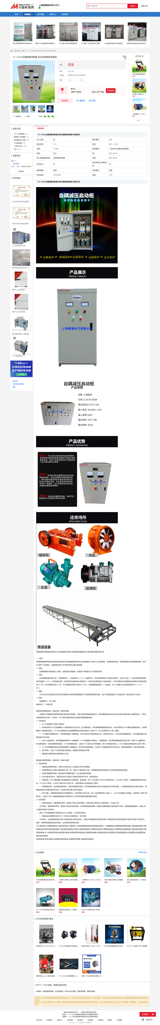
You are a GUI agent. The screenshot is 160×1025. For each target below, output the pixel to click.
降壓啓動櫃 (81, 991)
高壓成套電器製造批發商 (89, 1012)
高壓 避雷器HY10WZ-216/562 (91, 946)
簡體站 (110, 1020)
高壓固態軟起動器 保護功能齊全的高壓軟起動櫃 (142, 43)
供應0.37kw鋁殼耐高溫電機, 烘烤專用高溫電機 (96, 976)
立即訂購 (91, 100)
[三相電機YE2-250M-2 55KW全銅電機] (139, 105)
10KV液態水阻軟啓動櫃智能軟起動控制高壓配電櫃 (74, 43)
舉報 (28, 116)
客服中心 (60, 1020)
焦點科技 (83, 1023)
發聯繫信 (64, 100)
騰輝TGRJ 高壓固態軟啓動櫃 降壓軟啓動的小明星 (50, 43)
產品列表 (17, 51)
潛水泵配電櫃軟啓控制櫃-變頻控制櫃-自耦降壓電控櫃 (29, 43)
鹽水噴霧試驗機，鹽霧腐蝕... (21, 334)
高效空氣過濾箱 (70, 991)
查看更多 (21, 171)
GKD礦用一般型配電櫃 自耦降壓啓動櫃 (93, 43)
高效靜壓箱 (59, 991)
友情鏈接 (119, 1020)
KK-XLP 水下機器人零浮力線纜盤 (137, 946)
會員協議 (90, 1020)
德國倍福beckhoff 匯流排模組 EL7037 (48, 976)
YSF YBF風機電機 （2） (21, 134)
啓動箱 (38, 991)
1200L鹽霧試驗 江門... (19, 356)
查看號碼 (110, 90)
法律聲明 (100, 1020)
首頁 (11, 51)
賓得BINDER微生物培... (19, 312)
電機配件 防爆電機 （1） (22, 137)
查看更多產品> (143, 852)
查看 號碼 (16, 164)
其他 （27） (18, 149)
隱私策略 (80, 1020)
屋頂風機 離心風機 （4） (22, 140)
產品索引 (15, 381)
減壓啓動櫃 (91, 991)
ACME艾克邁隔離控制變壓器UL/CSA (70, 946)
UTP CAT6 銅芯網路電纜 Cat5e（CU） (71, 976)
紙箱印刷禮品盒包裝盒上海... (21, 268)
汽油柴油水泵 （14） (20, 146)
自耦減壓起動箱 (48, 991)
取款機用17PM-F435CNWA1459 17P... (48, 946)
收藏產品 (18, 116)
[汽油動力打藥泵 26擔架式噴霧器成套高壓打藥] (139, 85)
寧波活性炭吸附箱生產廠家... (21, 224)
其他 (23, 51)
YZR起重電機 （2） (20, 143)
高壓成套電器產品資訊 (71, 1012)
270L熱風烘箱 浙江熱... (19, 246)
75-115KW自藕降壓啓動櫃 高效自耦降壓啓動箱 (83, 1014)
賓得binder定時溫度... (19, 290)
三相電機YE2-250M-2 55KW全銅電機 (144, 114)
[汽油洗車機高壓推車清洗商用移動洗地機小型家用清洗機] (139, 66)
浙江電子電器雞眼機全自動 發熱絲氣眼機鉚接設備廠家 (121, 946)
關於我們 (39, 1020)
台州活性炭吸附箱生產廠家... (21, 202)
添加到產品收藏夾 (18, 384)
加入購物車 (80, 100)
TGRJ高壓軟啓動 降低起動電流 (113, 43)
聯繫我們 (49, 1020)
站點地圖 (70, 1020)
